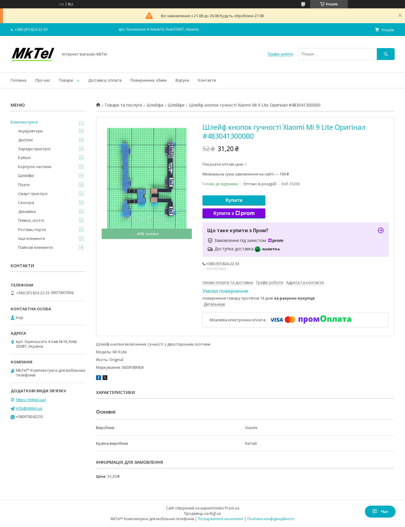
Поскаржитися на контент (220, 518)
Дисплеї (25, 140)
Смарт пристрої (32, 193)
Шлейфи (154, 105)
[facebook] (98, 378)
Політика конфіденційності (270, 518)
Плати (24, 184)
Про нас (42, 80)
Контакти (207, 80)
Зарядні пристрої (34, 148)
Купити (234, 200)
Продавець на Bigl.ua (202, 513)
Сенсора (26, 202)
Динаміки (27, 211)
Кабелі (24, 157)
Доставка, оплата (105, 80)
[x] (105, 378)
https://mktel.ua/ (31, 399)
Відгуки (182, 80)
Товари (66, 80)
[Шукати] (386, 54)
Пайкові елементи (35, 247)
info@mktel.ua (29, 408)
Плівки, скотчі (31, 220)
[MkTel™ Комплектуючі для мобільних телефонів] (33, 64)
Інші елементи (31, 238)
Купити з (223, 213)
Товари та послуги (123, 105)
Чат (384, 511)
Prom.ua (232, 508)
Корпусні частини (34, 166)
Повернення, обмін (148, 80)
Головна (18, 80)
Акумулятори (30, 131)
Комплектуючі (24, 122)
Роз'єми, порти (32, 229)
